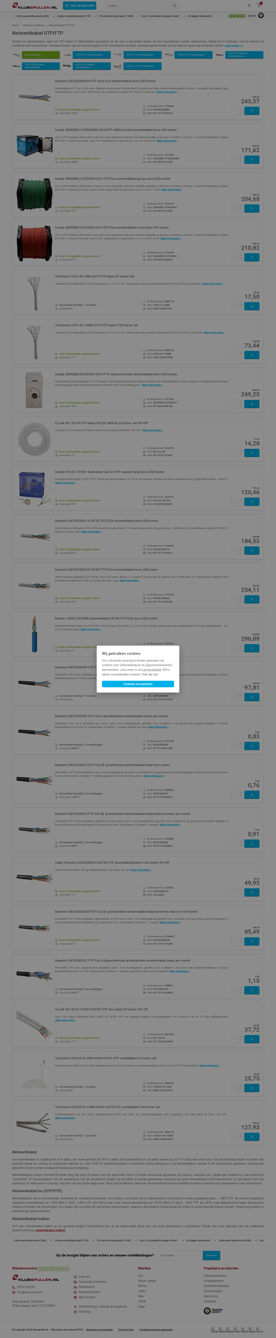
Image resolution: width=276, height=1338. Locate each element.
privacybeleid (152, 670)
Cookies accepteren (138, 684)
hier (155, 674)
